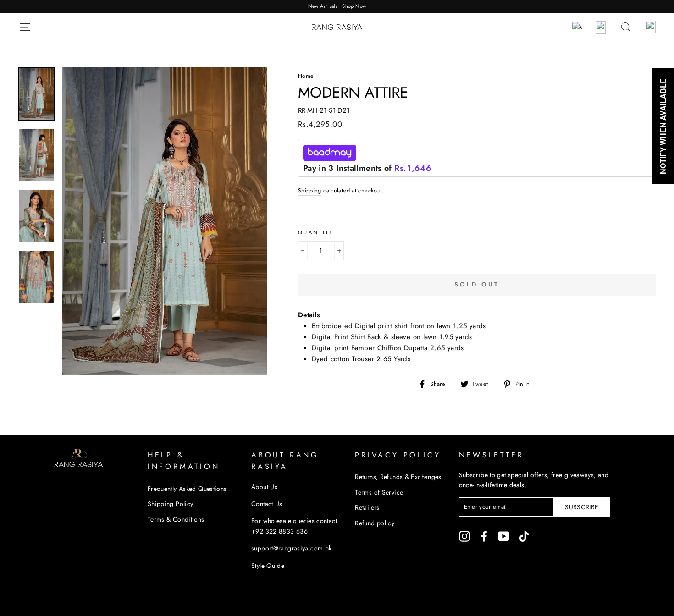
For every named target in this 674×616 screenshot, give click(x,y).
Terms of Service (379, 492)
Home (306, 76)
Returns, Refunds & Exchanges (398, 476)
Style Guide (267, 565)
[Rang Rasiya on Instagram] (464, 536)
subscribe (581, 507)
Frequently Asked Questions (187, 488)
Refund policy (374, 523)
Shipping (309, 190)
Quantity (316, 232)
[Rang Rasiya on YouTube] (503, 536)
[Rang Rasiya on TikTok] (524, 536)
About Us (264, 486)
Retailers (367, 507)
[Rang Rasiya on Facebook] (484, 536)
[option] (337, 6)
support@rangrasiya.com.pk (291, 548)
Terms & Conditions (176, 519)
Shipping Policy (170, 503)
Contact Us (266, 503)
